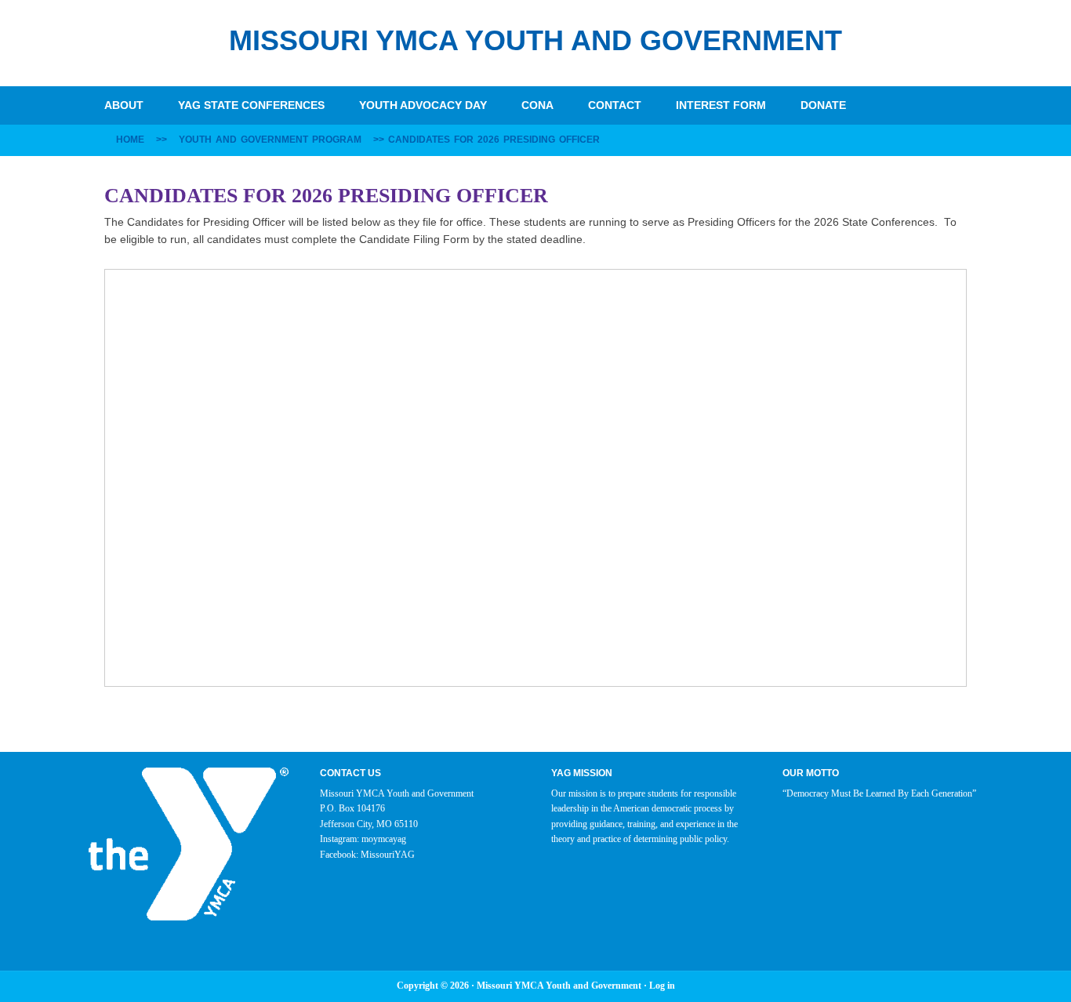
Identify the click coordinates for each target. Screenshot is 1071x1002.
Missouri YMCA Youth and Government (535, 40)
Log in (662, 985)
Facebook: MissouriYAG (367, 854)
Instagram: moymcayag (363, 838)
